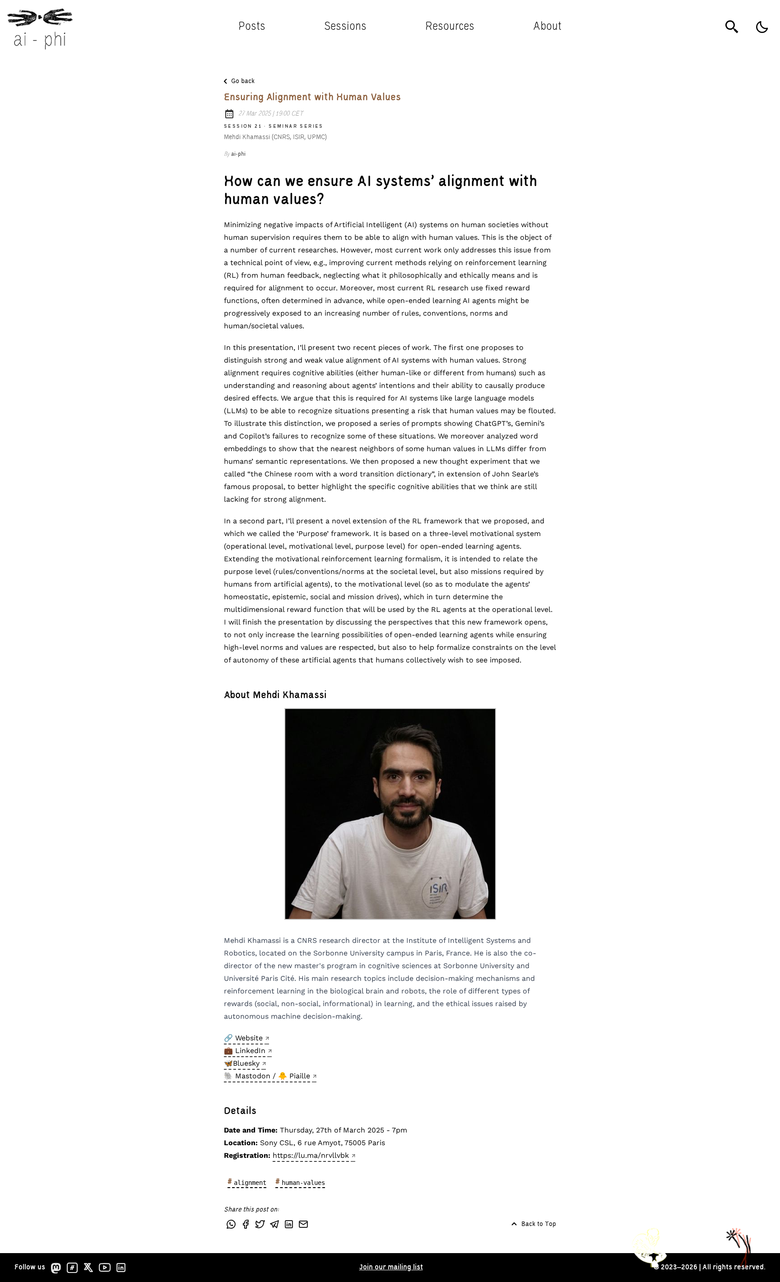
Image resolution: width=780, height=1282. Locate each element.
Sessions (345, 27)
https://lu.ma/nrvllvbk (311, 1155)
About (547, 27)
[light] (762, 27)
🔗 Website (243, 1038)
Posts (251, 27)
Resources (449, 27)
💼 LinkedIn (244, 1050)
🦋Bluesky (242, 1063)
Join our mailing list (391, 1267)
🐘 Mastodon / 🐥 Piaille (267, 1076)
